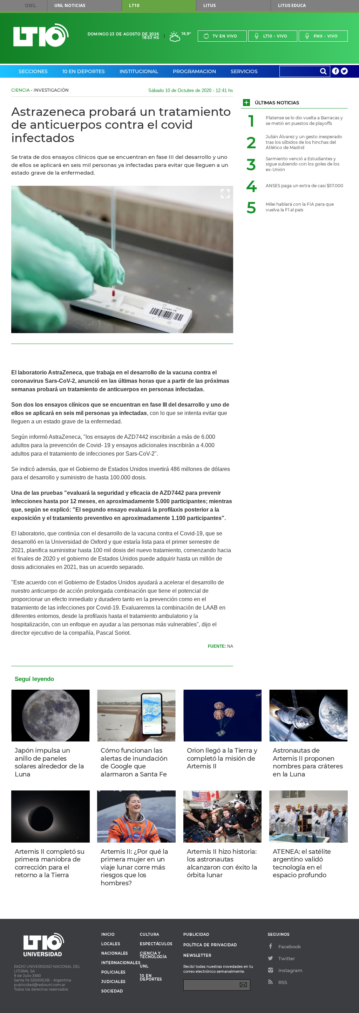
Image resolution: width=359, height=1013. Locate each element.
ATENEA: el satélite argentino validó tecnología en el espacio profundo (302, 863)
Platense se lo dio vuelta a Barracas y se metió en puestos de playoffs (304, 120)
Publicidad (196, 934)
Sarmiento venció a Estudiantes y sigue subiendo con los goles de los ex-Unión (302, 164)
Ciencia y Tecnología (153, 955)
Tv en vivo (225, 36)
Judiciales (113, 982)
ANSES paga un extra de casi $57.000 (304, 185)
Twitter (286, 958)
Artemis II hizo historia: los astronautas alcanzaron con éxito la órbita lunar (222, 863)
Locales (110, 944)
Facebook (289, 946)
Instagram (290, 970)
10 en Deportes (83, 71)
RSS (282, 982)
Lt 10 (41, 35)
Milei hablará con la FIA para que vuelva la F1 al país (300, 207)
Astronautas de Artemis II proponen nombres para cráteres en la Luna (308, 762)
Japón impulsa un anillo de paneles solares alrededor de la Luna (49, 762)
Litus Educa (292, 5)
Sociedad (112, 991)
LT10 (134, 5)
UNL (30, 5)
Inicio (108, 934)
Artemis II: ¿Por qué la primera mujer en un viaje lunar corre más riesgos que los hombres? (134, 867)
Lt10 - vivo (275, 36)
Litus (209, 5)
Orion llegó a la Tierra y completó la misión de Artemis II (222, 758)
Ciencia (20, 90)
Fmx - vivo (326, 36)
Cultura (149, 934)
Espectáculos (156, 944)
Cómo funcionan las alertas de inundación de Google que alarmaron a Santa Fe (134, 762)
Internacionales (118, 963)
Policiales (113, 972)
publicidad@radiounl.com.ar (39, 985)
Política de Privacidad (210, 945)
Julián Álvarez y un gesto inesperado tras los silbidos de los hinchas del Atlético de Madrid (304, 142)
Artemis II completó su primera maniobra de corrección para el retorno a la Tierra (49, 863)
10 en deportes (151, 977)
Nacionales (114, 953)
